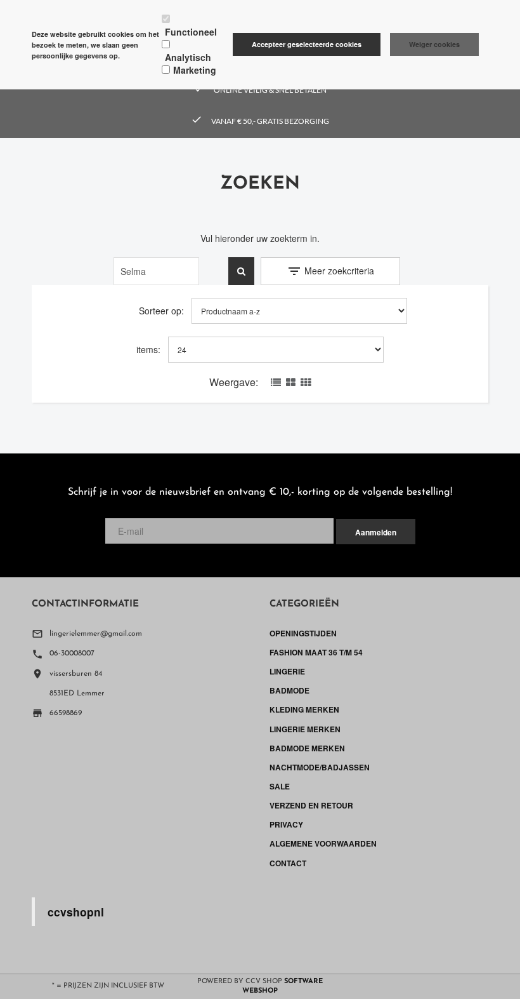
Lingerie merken (305, 729)
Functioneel (191, 31)
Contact (288, 863)
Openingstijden (303, 633)
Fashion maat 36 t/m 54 (316, 652)
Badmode (289, 690)
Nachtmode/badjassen (320, 767)
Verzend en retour (311, 805)
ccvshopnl (76, 912)
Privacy (286, 824)
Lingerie (287, 671)
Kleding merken (304, 709)
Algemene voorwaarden (323, 843)
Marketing (194, 70)
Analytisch (188, 57)
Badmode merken (307, 748)
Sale (280, 786)
